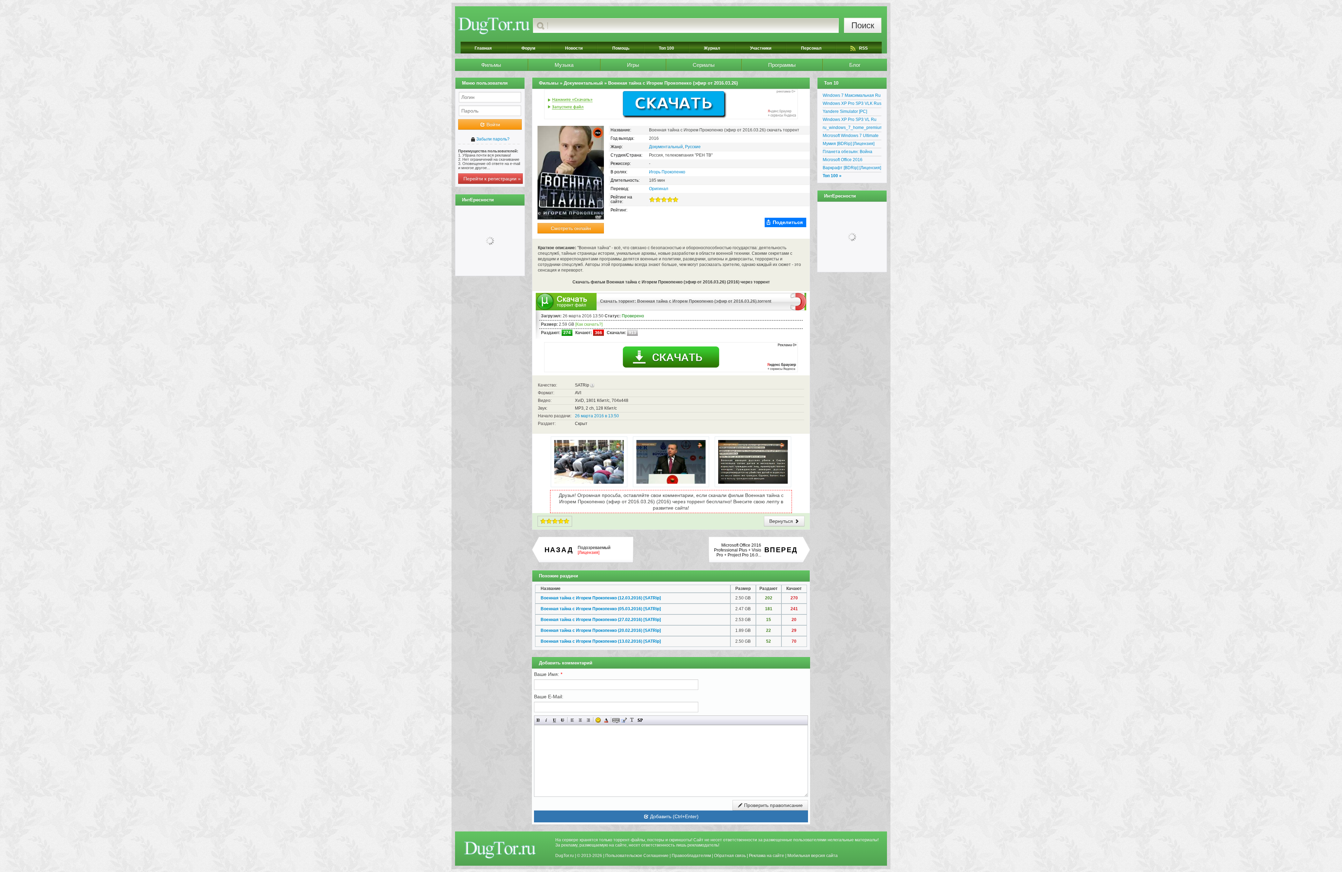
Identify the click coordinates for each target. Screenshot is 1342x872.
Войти (492, 124)
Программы (782, 65)
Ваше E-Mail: (548, 696)
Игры (633, 65)
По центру (580, 720)
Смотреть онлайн (571, 228)
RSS (863, 48)
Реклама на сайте (766, 855)
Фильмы (491, 65)
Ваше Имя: (548, 674)
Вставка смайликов (598, 720)
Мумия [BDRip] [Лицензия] (848, 143)
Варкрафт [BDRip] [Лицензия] (852, 167)
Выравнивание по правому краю (588, 720)
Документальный (666, 146)
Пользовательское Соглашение (637, 855)
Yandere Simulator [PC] (845, 111)
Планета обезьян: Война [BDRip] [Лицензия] (847, 152)
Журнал (712, 48)
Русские (693, 146)
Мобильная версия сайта (812, 855)
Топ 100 (666, 48)
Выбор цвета (606, 720)
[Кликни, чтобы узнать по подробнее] (592, 385)
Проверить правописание (773, 805)
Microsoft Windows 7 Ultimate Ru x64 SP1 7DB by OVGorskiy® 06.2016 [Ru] (851, 136)
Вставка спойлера (640, 720)
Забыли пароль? (492, 139)
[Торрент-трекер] (494, 25)
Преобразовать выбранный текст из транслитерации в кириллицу (632, 720)
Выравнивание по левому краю (572, 720)
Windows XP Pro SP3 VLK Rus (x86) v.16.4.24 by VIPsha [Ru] (852, 104)
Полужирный (538, 720)
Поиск (862, 25)
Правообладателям (691, 855)
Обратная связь (730, 855)
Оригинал (658, 188)
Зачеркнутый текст (562, 720)
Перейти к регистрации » (492, 178)
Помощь (620, 48)
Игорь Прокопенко (667, 172)
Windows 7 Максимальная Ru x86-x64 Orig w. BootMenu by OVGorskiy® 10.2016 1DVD (852, 96)
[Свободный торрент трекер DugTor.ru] (500, 849)
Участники (760, 48)
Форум (528, 48)
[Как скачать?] (589, 324)
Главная (483, 48)
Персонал (811, 48)
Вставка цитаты (624, 720)
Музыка (564, 65)
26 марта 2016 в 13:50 (597, 415)
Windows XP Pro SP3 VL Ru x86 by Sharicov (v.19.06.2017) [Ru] (852, 120)
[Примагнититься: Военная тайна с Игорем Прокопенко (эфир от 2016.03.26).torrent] (798, 301)
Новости (574, 48)
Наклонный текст (546, 720)
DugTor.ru (564, 855)
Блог (854, 65)
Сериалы (704, 65)
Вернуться (781, 521)
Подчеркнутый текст (554, 720)
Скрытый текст (616, 720)
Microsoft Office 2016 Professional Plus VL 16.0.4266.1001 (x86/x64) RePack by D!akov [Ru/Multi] (849, 160)
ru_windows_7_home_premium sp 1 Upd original (852, 128)
